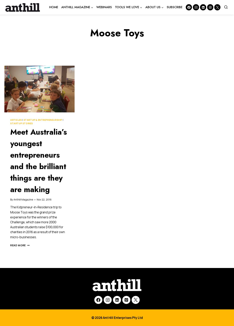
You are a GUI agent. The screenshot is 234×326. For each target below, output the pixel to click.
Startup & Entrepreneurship (43, 119)
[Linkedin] (203, 7)
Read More (20, 245)
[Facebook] (189, 7)
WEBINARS (104, 7)
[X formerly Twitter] (217, 7)
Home (53, 7)
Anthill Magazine (23, 199)
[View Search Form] (226, 7)
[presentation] (39, 89)
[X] (136, 300)
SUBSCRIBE (174, 7)
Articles (16, 119)
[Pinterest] (210, 7)
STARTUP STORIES (21, 123)
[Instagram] (196, 7)
